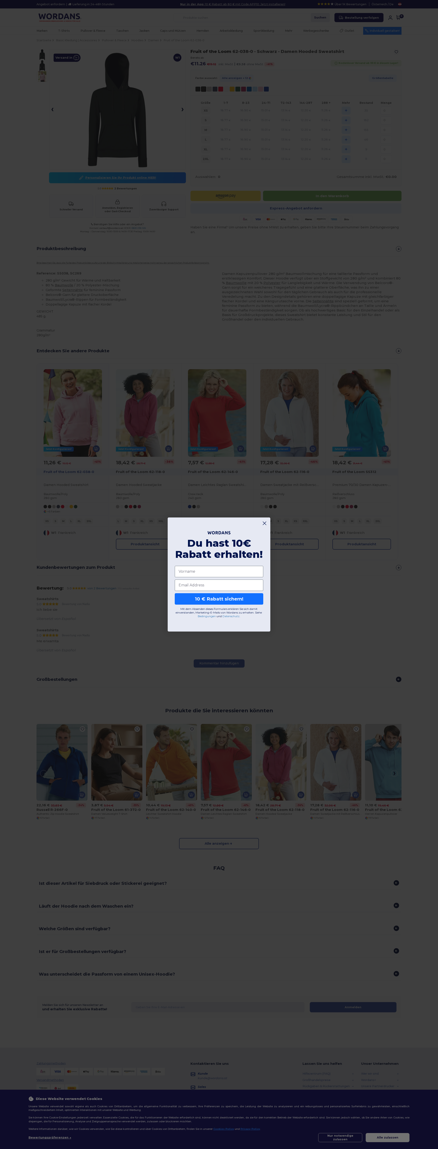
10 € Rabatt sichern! (219, 599)
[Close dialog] (265, 523)
